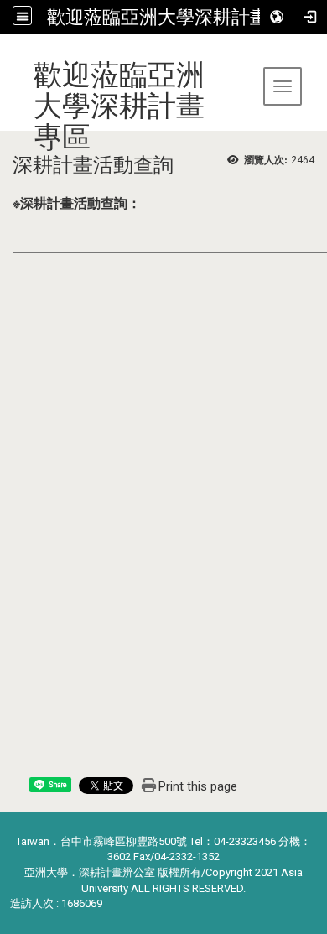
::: (6, 54)
